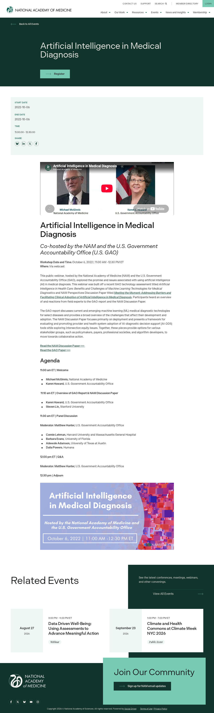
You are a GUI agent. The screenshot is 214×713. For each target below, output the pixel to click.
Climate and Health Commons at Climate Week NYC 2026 (156, 630)
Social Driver (130, 709)
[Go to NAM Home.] (39, 9)
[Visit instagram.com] (37, 702)
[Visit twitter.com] (29, 143)
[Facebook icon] (11, 702)
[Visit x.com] (17, 702)
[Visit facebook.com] (36, 143)
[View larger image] (107, 516)
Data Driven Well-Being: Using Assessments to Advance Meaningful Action (57, 630)
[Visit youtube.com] (31, 702)
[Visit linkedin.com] (23, 143)
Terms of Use (146, 709)
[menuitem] (130, 3)
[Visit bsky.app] (17, 143)
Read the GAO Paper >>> (55, 350)
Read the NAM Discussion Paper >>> (62, 345)
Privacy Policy (160, 709)
